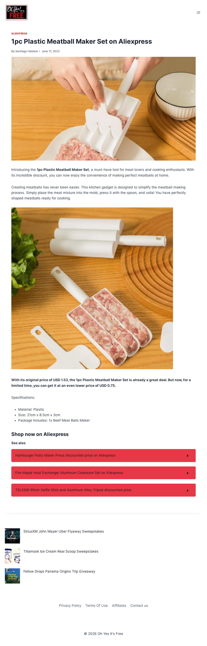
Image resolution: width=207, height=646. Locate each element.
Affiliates (119, 606)
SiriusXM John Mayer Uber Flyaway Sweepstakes (63, 531)
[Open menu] (198, 12)
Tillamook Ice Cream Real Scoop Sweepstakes (60, 551)
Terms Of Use (96, 606)
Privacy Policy (70, 606)
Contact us (139, 606)
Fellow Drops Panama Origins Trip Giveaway (59, 571)
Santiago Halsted (26, 51)
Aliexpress (19, 33)
